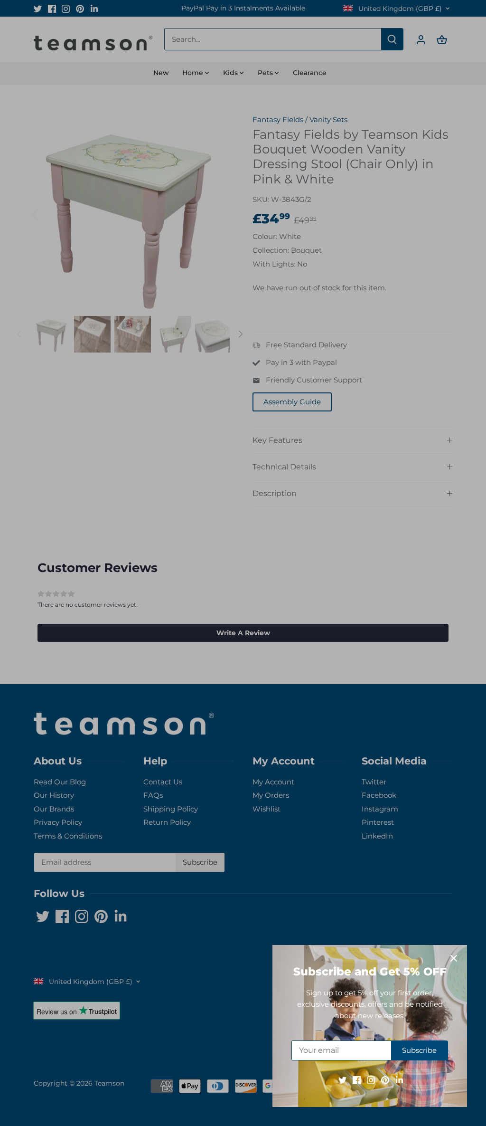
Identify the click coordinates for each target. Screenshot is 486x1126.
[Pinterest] (385, 1080)
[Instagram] (371, 1080)
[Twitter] (342, 1080)
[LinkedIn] (399, 1080)
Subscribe (419, 1050)
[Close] (453, 958)
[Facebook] (357, 1080)
